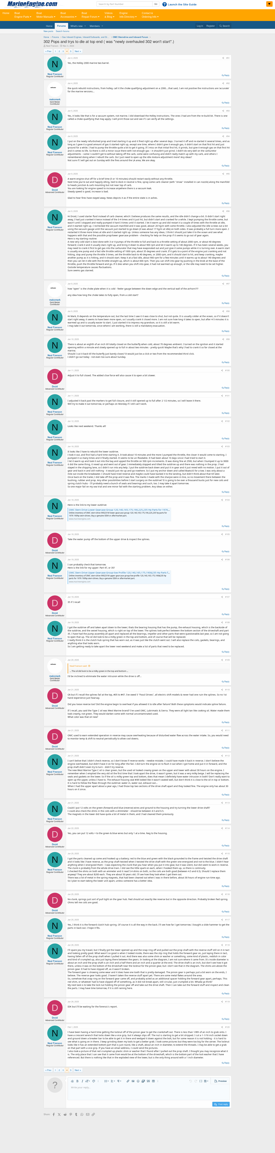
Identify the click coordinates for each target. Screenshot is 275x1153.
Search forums (62, 31)
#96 (228, 211)
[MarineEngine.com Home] (45, 4)
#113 (227, 802)
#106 (227, 559)
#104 (227, 499)
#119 (227, 1001)
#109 (227, 659)
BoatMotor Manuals (45, 15)
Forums (61, 26)
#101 (227, 395)
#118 (227, 944)
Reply (226, 75)
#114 (227, 828)
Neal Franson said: (78, 665)
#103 (227, 446)
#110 (227, 689)
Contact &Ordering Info (149, 15)
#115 (227, 853)
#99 (228, 339)
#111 (227, 730)
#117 (227, 919)
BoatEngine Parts (22, 15)
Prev (49, 51)
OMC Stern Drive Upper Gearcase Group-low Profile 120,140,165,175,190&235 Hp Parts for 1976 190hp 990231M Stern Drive (139, 572)
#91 (228, 57)
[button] (85, 26)
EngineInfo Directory (127, 15)
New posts (48, 31)
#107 (227, 596)
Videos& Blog (109, 15)
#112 (227, 755)
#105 (227, 534)
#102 (227, 421)
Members (95, 26)
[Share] (223, 58)
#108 (227, 622)
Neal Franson (52, 45)
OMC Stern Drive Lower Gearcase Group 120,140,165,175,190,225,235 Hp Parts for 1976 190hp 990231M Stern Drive (134, 509)
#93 (228, 110)
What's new (77, 26)
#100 (227, 370)
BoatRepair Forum (90, 15)
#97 (228, 283)
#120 (227, 1027)
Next (77, 51)
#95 (228, 173)
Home (6, 13)
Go (155, 3)
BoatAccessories (67, 15)
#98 (228, 311)
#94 (228, 136)
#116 (227, 894)
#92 (228, 83)
